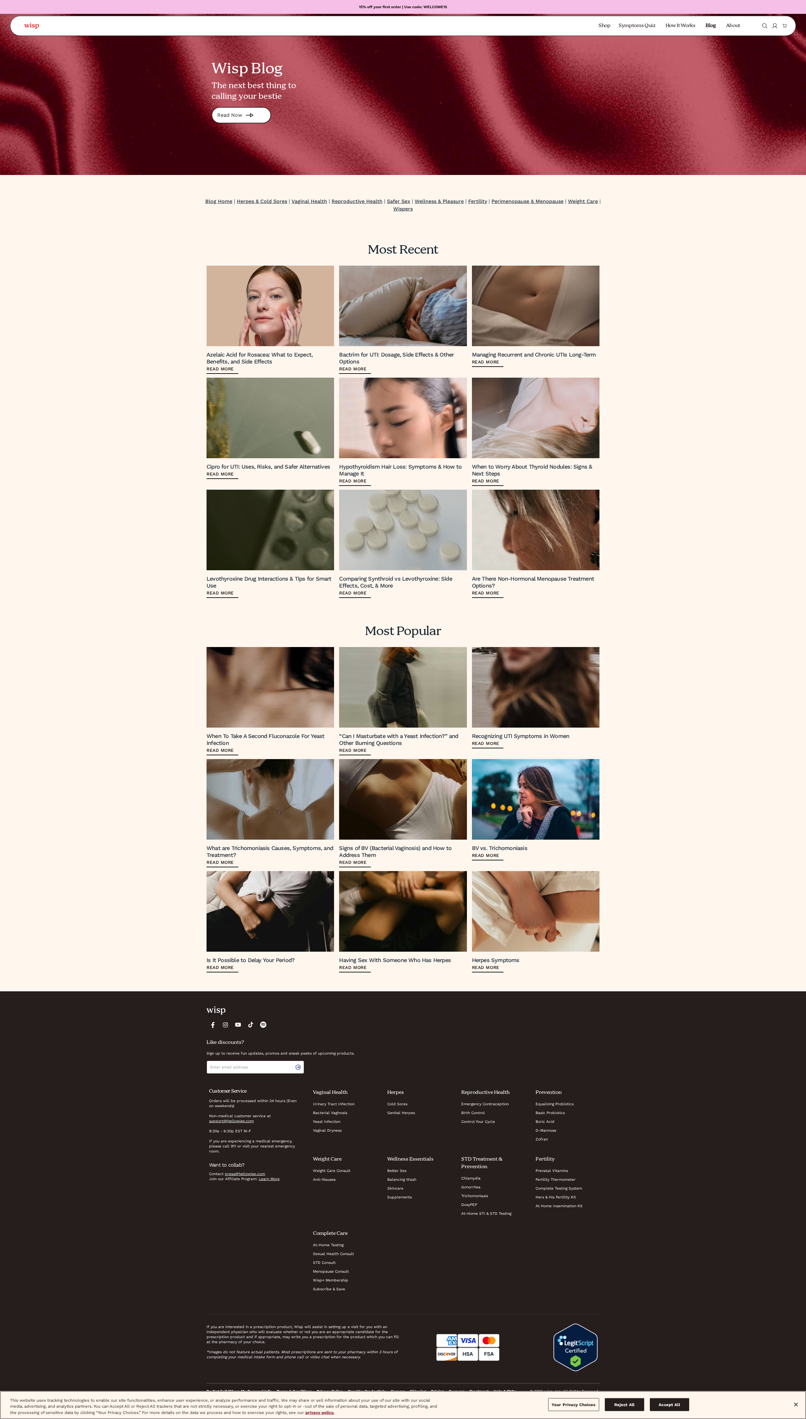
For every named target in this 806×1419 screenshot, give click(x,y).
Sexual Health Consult (333, 1254)
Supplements (399, 1197)
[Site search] (764, 25)
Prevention (549, 1093)
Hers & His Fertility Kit (556, 1197)
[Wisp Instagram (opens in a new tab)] (225, 1024)
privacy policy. (319, 1412)
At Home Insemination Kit (559, 1206)
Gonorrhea (470, 1187)
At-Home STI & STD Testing (486, 1213)
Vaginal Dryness (327, 1130)
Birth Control (473, 1113)
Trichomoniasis (474, 1196)
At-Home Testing (328, 1245)
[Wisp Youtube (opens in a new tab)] (238, 1024)
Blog (711, 26)
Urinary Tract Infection (334, 1104)
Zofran (542, 1139)
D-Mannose (546, 1130)
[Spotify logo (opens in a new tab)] (263, 1024)
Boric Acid (545, 1121)
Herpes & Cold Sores (262, 201)
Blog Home (218, 201)
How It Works (680, 26)
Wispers (403, 209)
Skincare (395, 1188)
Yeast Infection (326, 1121)
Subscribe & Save (329, 1289)
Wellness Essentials (410, 1159)
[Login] (774, 25)
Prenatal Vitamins (552, 1170)
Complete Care (330, 1234)
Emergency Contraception (485, 1104)
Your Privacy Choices (574, 1404)
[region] (403, 1405)
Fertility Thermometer (556, 1179)
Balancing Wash (401, 1179)
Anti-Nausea (324, 1179)
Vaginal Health (309, 201)
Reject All (624, 1404)
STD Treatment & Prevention (481, 1163)
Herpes (395, 1093)
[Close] (796, 1404)
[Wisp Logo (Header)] (31, 26)
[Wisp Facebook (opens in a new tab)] (213, 1024)
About (733, 26)
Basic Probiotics (550, 1113)
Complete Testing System (559, 1188)
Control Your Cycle (478, 1121)
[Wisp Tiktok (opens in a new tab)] (250, 1024)
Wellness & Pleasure (439, 201)
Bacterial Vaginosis (330, 1113)
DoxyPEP (469, 1204)
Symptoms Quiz (637, 26)
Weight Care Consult (331, 1170)
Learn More (269, 1179)
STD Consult (324, 1262)
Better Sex (396, 1170)
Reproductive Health (357, 201)
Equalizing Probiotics (555, 1104)
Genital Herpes (401, 1113)
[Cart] (784, 25)
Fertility (477, 201)
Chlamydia (470, 1178)
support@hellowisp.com (231, 1121)
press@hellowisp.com (245, 1174)
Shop (604, 26)
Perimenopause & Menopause (527, 201)
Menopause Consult (331, 1271)
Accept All (669, 1404)
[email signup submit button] (299, 1067)
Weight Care (583, 201)
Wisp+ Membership (330, 1280)
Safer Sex (398, 201)
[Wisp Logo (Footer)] (216, 1010)
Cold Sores (397, 1104)
